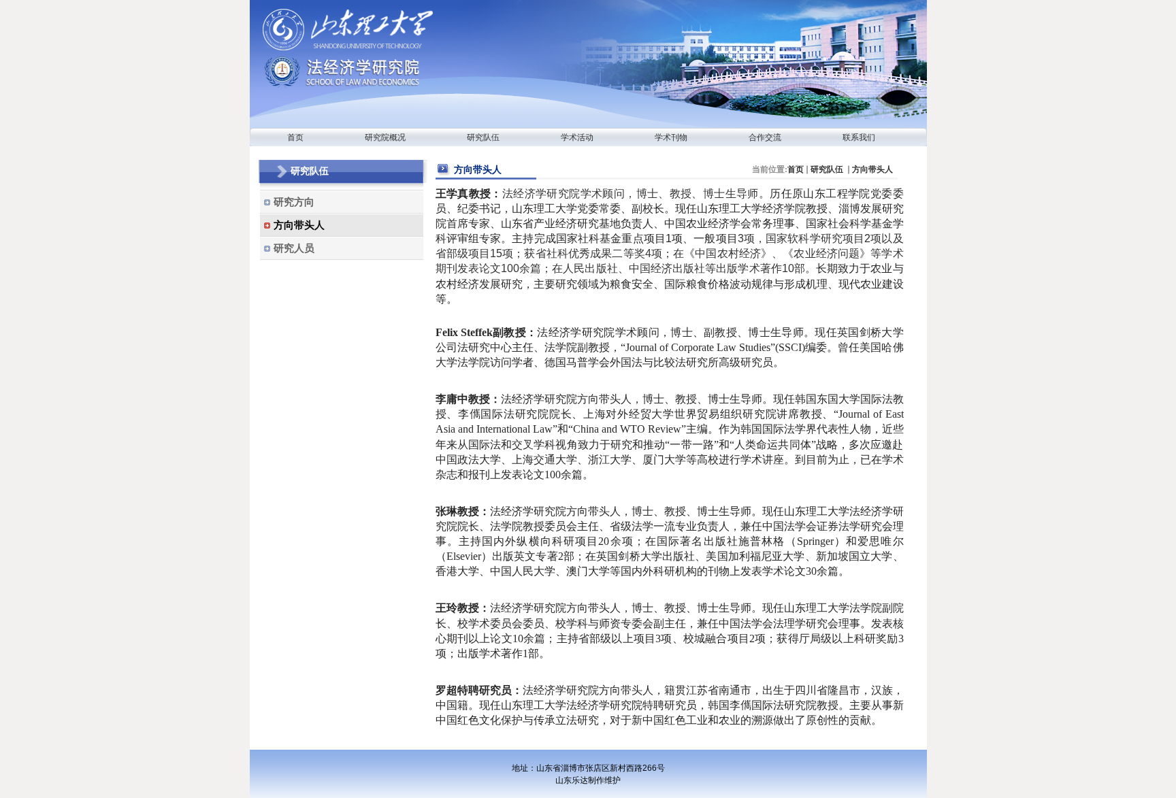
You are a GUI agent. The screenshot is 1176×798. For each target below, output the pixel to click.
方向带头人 (872, 169)
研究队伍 (828, 169)
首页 (795, 169)
